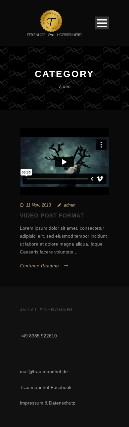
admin (69, 205)
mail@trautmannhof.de (44, 371)
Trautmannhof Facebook (45, 387)
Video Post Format (52, 216)
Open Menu (102, 23)
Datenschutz (62, 403)
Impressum (31, 403)
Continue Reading (39, 265)
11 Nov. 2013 (38, 205)
